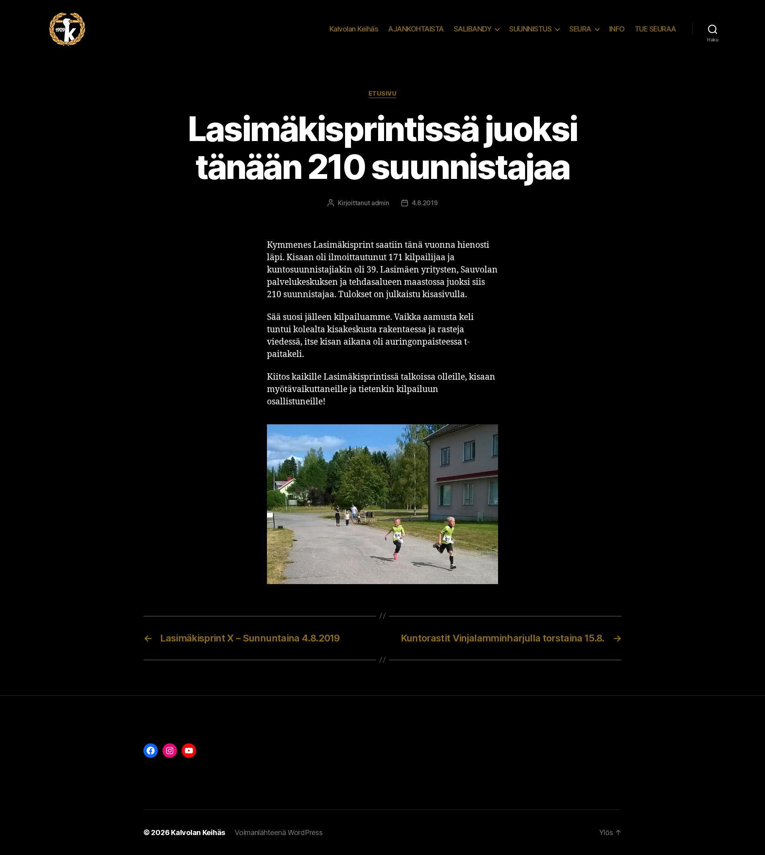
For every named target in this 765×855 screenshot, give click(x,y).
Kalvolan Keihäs (354, 29)
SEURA (580, 29)
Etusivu (383, 93)
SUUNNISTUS (530, 29)
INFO (617, 29)
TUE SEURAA (655, 29)
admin (380, 203)
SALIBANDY (473, 29)
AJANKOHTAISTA (416, 29)
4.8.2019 (425, 203)
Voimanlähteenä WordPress (279, 832)
